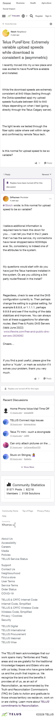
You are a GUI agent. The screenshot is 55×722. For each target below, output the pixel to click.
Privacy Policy (43, 511)
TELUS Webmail (11, 638)
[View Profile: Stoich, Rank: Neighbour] (5, 33)
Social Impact (9, 8)
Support (6, 565)
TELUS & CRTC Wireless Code (19, 607)
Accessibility (8, 542)
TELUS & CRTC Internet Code (19, 599)
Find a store (8, 577)
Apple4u (27, 459)
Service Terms (9, 585)
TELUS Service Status (14, 558)
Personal (7, 3)
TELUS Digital (9, 626)
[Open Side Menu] (4, 16)
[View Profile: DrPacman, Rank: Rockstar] (6, 199)
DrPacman (15, 197)
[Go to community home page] (14, 16)
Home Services (10, 24)
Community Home (10, 511)
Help (4, 516)
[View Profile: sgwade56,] (6, 410)
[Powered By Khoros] (27, 524)
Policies (6, 554)
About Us (7, 538)
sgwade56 (28, 412)
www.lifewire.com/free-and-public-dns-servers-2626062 (26, 331)
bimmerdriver (30, 424)
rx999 (26, 436)
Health (33, 3)
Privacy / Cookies (11, 615)
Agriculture (46, 3)
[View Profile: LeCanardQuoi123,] (6, 445)
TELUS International (13, 630)
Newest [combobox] (46, 174)
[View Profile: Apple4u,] (6, 457)
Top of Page (27, 511)
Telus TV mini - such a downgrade (30, 431)
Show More (29, 467)
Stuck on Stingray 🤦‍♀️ (22, 454)
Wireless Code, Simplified (16, 611)
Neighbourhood (10, 573)
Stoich (13, 31)
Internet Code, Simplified (16, 603)
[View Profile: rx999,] (6, 433)
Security (6, 619)
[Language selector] (24, 16)
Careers (6, 546)
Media (5, 550)
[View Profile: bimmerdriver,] (6, 422)
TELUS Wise (8, 642)
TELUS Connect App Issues (27, 420)
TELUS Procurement (13, 634)
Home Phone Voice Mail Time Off (29, 408)
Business (20, 3)
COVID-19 (7, 593)
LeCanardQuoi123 (32, 447)
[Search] (31, 16)
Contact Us (8, 569)
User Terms (8, 581)
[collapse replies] (27, 195)
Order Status (8, 589)
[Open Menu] (51, 24)
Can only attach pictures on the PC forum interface (31, 443)
